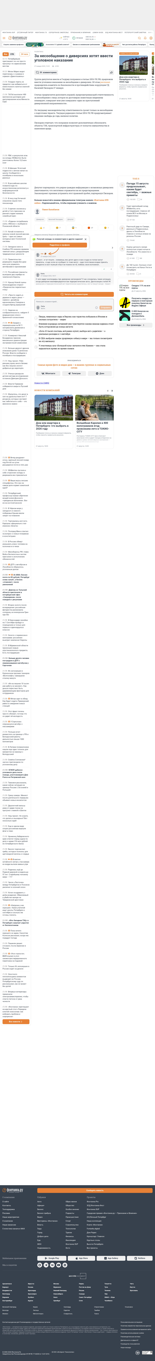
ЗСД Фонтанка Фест (114, 32)
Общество (70, 1205)
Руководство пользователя (130, 1344)
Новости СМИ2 (41, 383)
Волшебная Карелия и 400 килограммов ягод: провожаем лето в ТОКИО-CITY (93, 427)
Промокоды (135, 280)
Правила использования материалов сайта (136, 1329)
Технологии (71, 1229)
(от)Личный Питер (25, 32)
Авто (39, 1202)
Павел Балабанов (50, 209)
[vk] (52, 1265)
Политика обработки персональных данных (136, 1326)
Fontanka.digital (93, 1229)
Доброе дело (42, 1236)
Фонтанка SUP (9, 32)
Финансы (70, 1236)
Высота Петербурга (95, 1244)
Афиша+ (40, 1205)
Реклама (6, 1213)
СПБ (12, 54)
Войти (43, 308)
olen (42, 254)
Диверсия (40, 219)
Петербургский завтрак (135, 32)
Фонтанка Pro (93, 1202)
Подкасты (70, 1213)
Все (5, 54)
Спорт (68, 1221)
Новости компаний (47, 390)
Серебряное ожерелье (59, 32)
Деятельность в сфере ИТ (129, 1340)
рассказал (105, 82)
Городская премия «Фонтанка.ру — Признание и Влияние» (112, 1213)
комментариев (48, 72)
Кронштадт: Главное (95, 1236)
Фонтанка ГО (41, 32)
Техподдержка (8, 1209)
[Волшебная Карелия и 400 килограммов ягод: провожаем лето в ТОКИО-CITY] (94, 408)
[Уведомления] (145, 38)
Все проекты (92, 1248)
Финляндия (71, 1240)
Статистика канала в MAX (13, 1229)
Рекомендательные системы (130, 1337)
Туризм (69, 1232)
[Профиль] (151, 38)
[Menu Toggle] (4, 38)
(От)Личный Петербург (96, 1217)
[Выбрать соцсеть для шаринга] (111, 72)
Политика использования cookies (132, 1333)
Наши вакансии (9, 1225)
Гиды (39, 1229)
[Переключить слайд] (152, 65)
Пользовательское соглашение (131, 1322)
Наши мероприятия (10, 1217)
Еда (38, 1240)
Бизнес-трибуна (44, 1213)
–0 (111, 269)
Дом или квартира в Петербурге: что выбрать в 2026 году (52, 425)
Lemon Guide (98, 32)
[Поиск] (139, 38)
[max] (39, 1265)
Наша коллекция (94, 1221)
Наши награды (126, 1347)
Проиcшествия (72, 1217)
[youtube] (58, 1265)
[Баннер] (35, 45)
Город (39, 1232)
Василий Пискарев (56, 219)
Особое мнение (72, 1209)
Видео (40, 1217)
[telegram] (46, 1265)
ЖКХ (39, 1244)
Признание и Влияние (81, 32)
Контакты (6, 1205)
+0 (104, 288)
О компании (7, 1221)
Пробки (78, 38)
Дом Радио (91, 1232)
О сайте (5, 1202)
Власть (40, 1225)
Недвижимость (43, 1248)
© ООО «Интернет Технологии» (63, 1352)
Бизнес (40, 1209)
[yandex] (64, 1265)
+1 (104, 269)
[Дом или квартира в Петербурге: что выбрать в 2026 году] (54, 408)
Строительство (72, 1225)
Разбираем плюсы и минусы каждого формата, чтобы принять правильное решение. (53, 434)
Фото (68, 1248)
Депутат (70, 219)
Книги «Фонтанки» (95, 1225)
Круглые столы (93, 1240)
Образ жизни (71, 1202)
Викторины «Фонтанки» (47, 1221)
